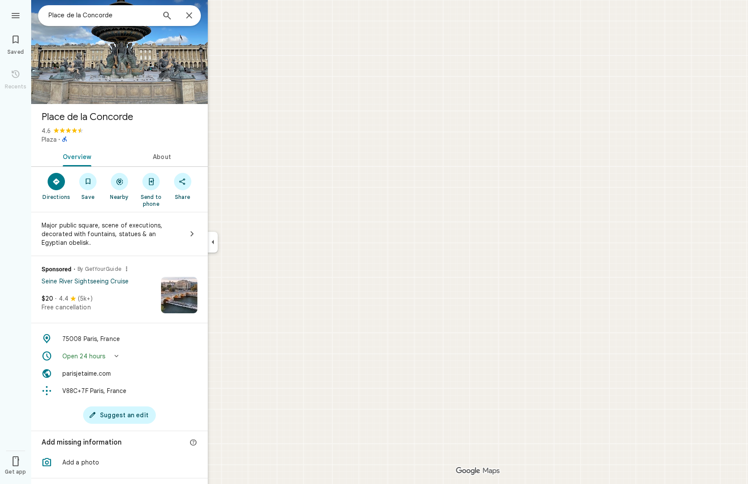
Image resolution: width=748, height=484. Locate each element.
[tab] (75, 156)
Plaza (49, 139)
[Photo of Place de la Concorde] (119, 52)
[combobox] (101, 15)
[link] (119, 298)
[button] (119, 356)
